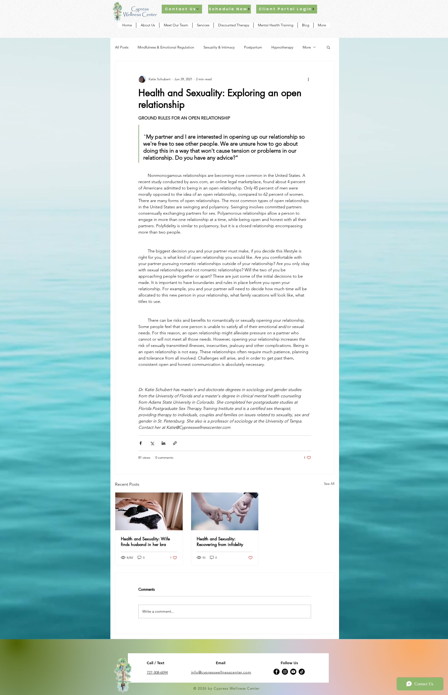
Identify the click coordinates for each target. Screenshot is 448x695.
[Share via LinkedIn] (163, 443)
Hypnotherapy (282, 47)
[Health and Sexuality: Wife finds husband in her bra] (149, 511)
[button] (328, 47)
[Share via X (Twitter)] (152, 443)
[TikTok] (302, 672)
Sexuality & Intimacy (219, 47)
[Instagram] (285, 672)
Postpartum (253, 47)
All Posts (121, 47)
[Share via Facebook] (140, 443)
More (307, 47)
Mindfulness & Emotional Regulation (166, 47)
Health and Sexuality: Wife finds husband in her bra (145, 541)
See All (329, 484)
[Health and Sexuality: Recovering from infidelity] (225, 511)
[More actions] (308, 79)
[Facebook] (276, 672)
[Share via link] (175, 443)
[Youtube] (293, 672)
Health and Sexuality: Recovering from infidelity (220, 541)
